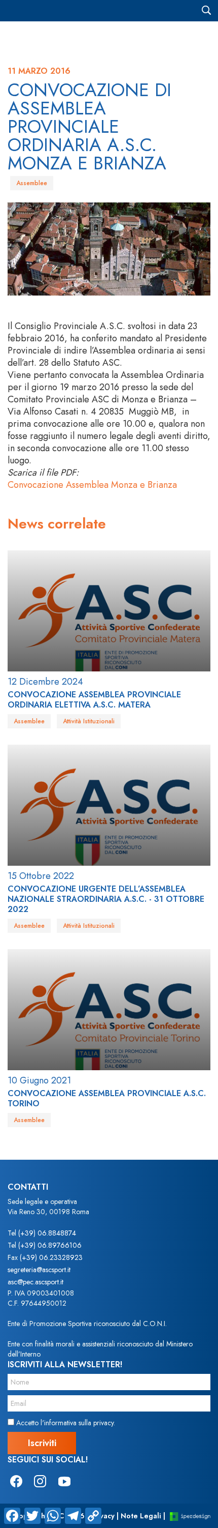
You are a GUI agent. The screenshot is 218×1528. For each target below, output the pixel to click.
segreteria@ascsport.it (39, 1270)
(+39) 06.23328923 (51, 1257)
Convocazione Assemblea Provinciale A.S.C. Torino (107, 1098)
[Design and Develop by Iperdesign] (190, 1516)
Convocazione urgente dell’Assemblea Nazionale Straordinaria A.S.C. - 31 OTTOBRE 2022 (106, 899)
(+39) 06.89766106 (50, 1245)
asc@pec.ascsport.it (35, 1282)
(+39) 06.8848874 (47, 1233)
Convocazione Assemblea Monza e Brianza (92, 484)
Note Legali (141, 1516)
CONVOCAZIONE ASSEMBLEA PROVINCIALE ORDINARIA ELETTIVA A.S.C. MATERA (94, 700)
